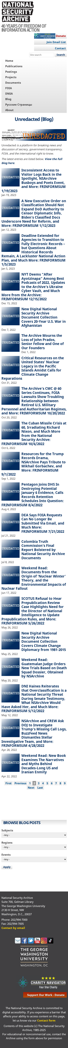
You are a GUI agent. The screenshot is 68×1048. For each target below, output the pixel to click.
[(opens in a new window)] (18, 942)
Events (6, 854)
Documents (13, 82)
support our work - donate (46, 995)
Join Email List (56, 42)
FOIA (8, 88)
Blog (8, 99)
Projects (10, 77)
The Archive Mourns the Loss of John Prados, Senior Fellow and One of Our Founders (42, 341)
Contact (60, 48)
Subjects (7, 830)
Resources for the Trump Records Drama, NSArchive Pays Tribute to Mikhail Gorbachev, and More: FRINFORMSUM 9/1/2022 (33, 464)
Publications (13, 66)
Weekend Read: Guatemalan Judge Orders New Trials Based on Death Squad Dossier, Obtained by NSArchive (44, 667)
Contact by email (13, 928)
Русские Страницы (18, 104)
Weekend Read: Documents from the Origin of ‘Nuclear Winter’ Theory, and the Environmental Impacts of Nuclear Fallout (33, 578)
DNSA (9, 93)
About (9, 110)
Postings (11, 71)
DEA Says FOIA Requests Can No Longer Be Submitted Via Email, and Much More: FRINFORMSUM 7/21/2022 (42, 523)
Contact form (46, 1020)
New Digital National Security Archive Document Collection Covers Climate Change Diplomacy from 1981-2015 (43, 641)
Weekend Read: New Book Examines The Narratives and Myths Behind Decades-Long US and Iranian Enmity (43, 763)
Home (9, 60)
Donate (61, 36)
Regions (6, 842)
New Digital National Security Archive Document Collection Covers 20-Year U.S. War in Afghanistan (43, 317)
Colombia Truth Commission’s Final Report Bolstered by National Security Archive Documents (43, 549)
